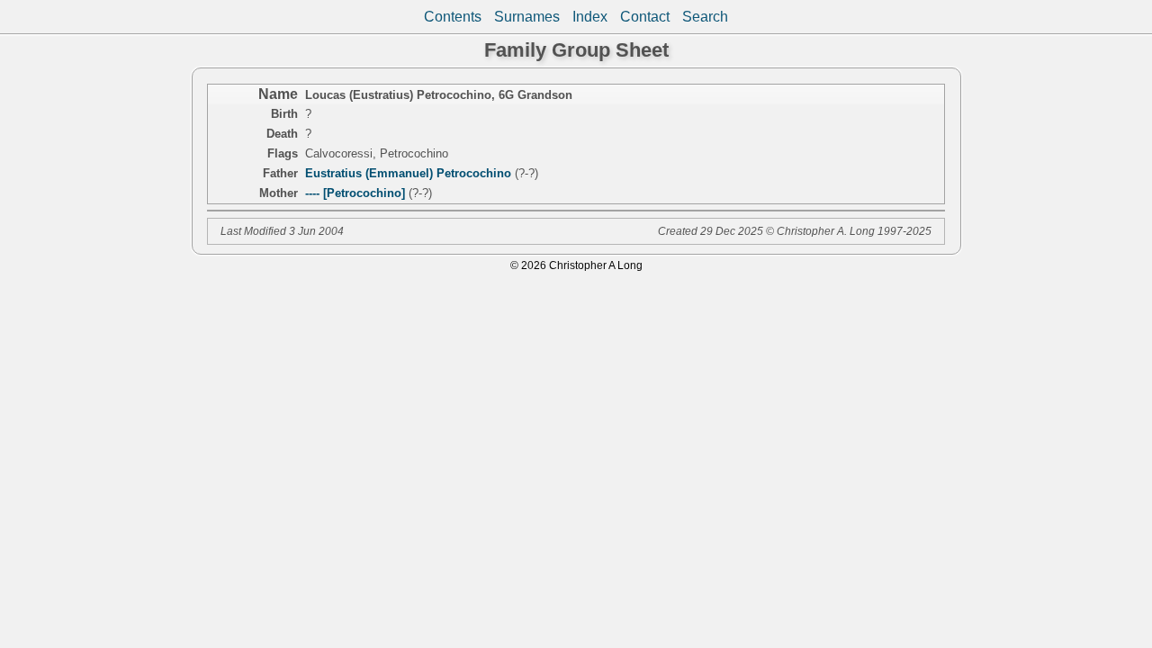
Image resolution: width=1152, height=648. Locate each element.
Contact (645, 16)
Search (705, 16)
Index (590, 16)
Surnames (527, 16)
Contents (453, 16)
